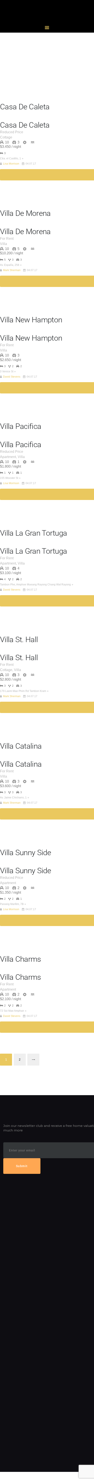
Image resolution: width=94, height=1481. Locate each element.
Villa (3, 244)
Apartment (8, 457)
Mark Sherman (12, 270)
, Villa (20, 457)
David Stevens (11, 376)
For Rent (7, 238)
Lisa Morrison (11, 163)
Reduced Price (11, 132)
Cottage (6, 137)
